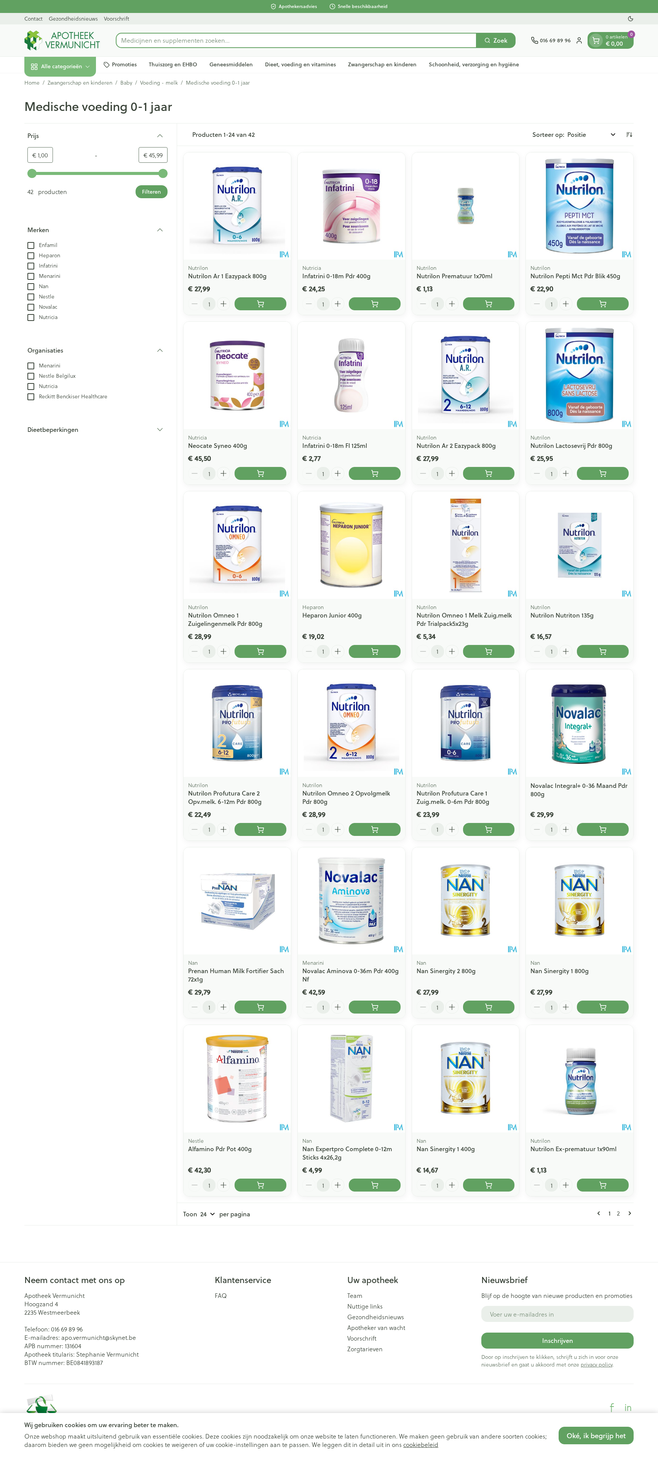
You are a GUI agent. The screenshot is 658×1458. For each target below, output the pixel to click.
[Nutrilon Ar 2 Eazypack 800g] (465, 375)
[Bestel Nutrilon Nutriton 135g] (603, 651)
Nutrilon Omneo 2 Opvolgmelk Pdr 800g (346, 797)
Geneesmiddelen (231, 64)
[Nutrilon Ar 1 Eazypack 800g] (237, 206)
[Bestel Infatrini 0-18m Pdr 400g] (375, 303)
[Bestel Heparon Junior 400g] (375, 651)
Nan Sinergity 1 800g (559, 970)
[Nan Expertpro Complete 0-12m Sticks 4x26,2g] (351, 1078)
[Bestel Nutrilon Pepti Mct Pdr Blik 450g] (603, 303)
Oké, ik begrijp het (596, 1435)
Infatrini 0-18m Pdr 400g (336, 275)
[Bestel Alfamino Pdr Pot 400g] (260, 1185)
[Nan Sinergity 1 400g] (465, 1078)
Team (355, 1295)
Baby (126, 83)
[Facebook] (612, 1407)
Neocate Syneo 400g (217, 445)
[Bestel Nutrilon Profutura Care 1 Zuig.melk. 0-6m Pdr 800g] (489, 829)
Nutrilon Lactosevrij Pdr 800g (571, 445)
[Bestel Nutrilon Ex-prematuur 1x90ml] (603, 1185)
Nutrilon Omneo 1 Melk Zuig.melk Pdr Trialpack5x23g (464, 619)
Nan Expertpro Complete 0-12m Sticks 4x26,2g (347, 1152)
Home (32, 83)
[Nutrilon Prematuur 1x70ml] (465, 206)
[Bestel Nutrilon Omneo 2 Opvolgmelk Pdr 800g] (375, 829)
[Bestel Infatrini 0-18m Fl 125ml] (375, 473)
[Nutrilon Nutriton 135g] (579, 545)
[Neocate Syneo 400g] (237, 375)
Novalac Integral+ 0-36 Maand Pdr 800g (579, 789)
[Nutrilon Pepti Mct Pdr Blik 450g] (579, 206)
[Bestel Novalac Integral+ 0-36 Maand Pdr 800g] (603, 829)
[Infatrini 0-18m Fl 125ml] (351, 375)
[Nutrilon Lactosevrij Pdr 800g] (579, 375)
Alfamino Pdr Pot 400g (220, 1148)
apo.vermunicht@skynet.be (98, 1337)
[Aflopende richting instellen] (629, 134)
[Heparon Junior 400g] (351, 545)
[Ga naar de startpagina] (62, 40)
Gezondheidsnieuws (73, 18)
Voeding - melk (159, 83)
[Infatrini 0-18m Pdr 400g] (351, 206)
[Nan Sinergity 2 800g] (465, 901)
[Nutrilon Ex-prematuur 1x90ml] (579, 1078)
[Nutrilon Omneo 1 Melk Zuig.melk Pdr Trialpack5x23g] (465, 545)
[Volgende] (628, 1213)
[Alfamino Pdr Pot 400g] (237, 1078)
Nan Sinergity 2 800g (446, 970)
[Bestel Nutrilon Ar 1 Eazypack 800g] (260, 303)
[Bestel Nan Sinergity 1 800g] (603, 1007)
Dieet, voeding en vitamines (300, 64)
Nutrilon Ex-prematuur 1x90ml (573, 1148)
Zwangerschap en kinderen (382, 64)
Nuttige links (365, 1306)
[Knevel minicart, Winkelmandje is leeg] (596, 40)
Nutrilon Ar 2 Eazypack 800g (456, 445)
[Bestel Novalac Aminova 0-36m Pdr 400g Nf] (375, 1007)
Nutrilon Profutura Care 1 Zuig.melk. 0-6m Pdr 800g (453, 797)
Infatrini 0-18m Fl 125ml (334, 445)
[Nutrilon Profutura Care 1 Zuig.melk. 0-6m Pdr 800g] (465, 723)
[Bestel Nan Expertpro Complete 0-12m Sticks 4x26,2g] (375, 1185)
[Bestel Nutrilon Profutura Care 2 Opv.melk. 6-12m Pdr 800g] (260, 829)
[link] (600, 1213)
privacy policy (596, 1364)
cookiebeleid (420, 1444)
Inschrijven (557, 1340)
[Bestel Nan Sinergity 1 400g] (489, 1185)
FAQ (221, 1295)
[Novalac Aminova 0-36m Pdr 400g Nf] (351, 901)
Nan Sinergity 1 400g (446, 1148)
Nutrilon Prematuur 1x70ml (454, 275)
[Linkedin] (628, 1407)
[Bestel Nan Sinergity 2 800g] (489, 1007)
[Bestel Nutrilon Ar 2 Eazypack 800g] (489, 473)
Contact (33, 18)
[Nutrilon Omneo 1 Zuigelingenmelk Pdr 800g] (237, 545)
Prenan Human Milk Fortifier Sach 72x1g (236, 974)
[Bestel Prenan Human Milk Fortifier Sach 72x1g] (260, 1007)
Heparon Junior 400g (332, 615)
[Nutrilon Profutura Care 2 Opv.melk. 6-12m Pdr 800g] (237, 723)
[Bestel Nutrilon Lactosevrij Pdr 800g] (603, 473)
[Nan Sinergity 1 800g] (579, 901)
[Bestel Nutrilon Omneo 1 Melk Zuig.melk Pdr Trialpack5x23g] (489, 651)
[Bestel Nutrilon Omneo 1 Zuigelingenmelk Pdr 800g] (260, 651)
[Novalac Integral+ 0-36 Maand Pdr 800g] (579, 723)
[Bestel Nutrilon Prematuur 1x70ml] (489, 303)
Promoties (124, 64)
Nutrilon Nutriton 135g (562, 615)
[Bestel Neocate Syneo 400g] (260, 473)
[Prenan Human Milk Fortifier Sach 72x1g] (237, 901)
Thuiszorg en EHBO (173, 64)
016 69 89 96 (67, 1329)
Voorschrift (116, 18)
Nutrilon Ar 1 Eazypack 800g (227, 275)
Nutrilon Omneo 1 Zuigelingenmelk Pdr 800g (225, 619)
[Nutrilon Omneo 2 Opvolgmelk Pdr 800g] (351, 723)
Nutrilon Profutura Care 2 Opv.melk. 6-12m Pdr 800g (225, 797)
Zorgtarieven (365, 1349)
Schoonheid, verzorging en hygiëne (474, 64)
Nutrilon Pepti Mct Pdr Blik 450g (575, 275)
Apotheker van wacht (376, 1327)
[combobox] (296, 40)
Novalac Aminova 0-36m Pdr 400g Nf (350, 974)
